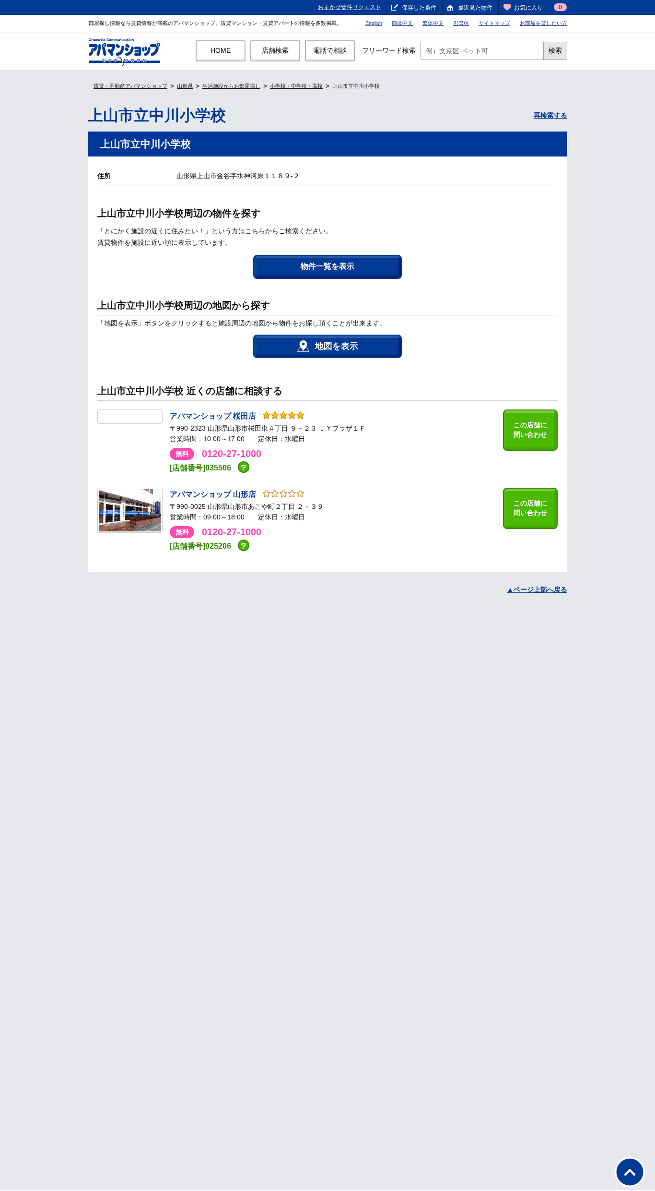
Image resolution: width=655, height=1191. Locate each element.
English (373, 23)
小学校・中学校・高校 (296, 86)
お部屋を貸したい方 (543, 23)
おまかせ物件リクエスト (349, 7)
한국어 (461, 23)
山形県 (185, 86)
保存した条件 (419, 7)
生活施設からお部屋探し (231, 86)
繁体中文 (433, 23)
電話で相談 (330, 50)
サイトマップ (494, 23)
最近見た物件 (475, 7)
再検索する (550, 115)
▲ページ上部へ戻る (537, 589)
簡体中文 (402, 23)
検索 (555, 50)
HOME (221, 50)
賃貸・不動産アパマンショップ (130, 86)
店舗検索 (275, 50)
